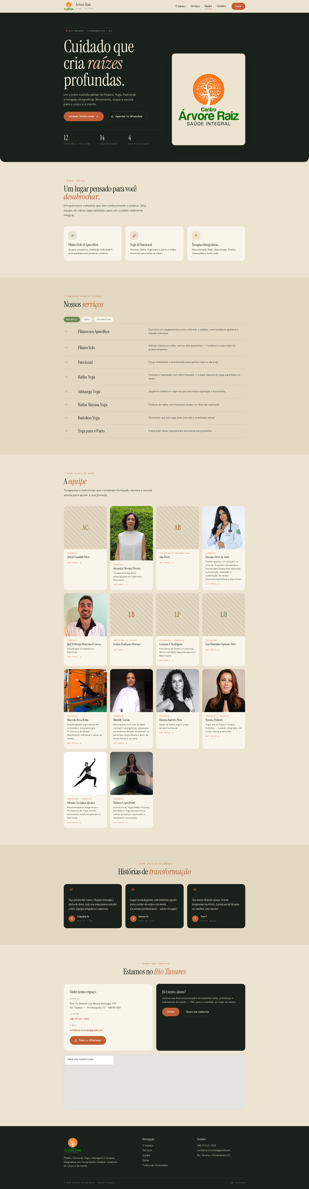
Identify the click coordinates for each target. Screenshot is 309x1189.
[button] (79, 6)
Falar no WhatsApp (90, 1040)
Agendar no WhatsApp (128, 116)
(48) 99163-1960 (79, 1019)
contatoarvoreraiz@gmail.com (86, 1030)
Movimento (71, 319)
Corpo (87, 319)
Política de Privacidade (155, 1165)
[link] (85, 548)
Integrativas (103, 319)
